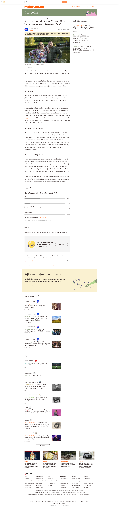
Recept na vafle (63, 485)
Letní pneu (63, 494)
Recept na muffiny (64, 480)
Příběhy (27, 376)
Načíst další (42, 445)
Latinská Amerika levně (76, 485)
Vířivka (84, 492)
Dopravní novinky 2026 (88, 481)
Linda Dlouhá (28, 373)
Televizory (74, 494)
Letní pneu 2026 (87, 478)
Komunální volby (28, 487)
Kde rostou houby (60, 490)
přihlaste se (43, 217)
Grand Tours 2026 (39, 487)
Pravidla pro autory (75, 501)
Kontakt (60, 501)
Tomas (26, 407)
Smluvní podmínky (46, 501)
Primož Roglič (39, 485)
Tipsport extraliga (51, 481)
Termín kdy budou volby (29, 483)
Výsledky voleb (27, 481)
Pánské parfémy (87, 494)
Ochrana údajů (66, 501)
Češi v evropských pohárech (77, 490)
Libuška (27, 420)
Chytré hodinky (80, 494)
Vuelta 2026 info (39, 478)
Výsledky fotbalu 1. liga (52, 480)
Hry (26, 410)
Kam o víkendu (60, 265)
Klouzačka (63, 492)
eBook (60, 29)
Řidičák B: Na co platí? (88, 483)
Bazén (40, 492)
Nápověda (54, 501)
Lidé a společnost (78, 25)
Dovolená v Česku (52, 265)
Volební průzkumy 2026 (29, 480)
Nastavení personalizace (59, 503)
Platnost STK (86, 487)
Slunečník (58, 492)
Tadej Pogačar (39, 483)
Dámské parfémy (56, 494)
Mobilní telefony (41, 494)
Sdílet (65, 29)
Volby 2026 (27, 478)
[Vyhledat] (64, 2)
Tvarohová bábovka (64, 483)
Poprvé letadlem (75, 480)
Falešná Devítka (29, 360)
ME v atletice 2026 (52, 483)
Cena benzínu (67, 490)
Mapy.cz (27, 118)
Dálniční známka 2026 (88, 480)
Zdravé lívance (63, 481)
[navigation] (2, 2)
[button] (47, 50)
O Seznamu (38, 501)
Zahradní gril (79, 492)
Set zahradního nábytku (71, 492)
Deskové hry (68, 494)
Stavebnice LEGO (48, 494)
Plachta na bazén (46, 492)
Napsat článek (61, 244)
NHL (49, 487)
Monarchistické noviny (31, 394)
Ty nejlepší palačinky (64, 478)
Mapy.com (46, 490)
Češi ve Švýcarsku (75, 483)
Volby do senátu (28, 485)
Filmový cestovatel (34, 28)
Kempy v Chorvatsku (76, 478)
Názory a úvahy (29, 397)
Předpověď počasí (52, 490)
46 (69, 29)
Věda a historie (29, 385)
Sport (26, 363)
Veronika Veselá (29, 432)
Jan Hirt (38, 481)
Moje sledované (76, 6)
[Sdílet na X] (69, 261)
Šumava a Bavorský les (76, 481)
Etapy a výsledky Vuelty (41, 480)
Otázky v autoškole (87, 485)
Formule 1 (50, 485)
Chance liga (50, 478)
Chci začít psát (90, 6)
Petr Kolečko (44, 265)
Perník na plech (63, 487)
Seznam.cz (114, 1)
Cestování (76, 35)
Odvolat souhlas (84, 501)
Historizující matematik (31, 382)
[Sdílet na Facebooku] (67, 261)
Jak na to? (43, 285)
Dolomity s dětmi (75, 487)
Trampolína (53, 492)
